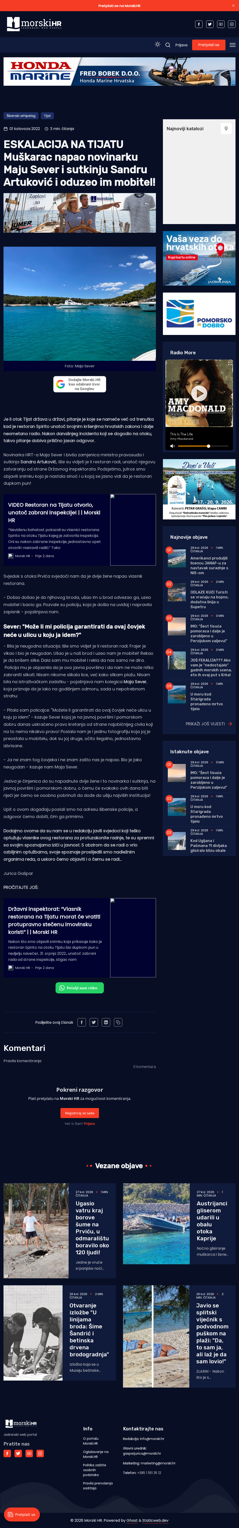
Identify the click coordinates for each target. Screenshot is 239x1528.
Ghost (132, 1520)
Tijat (47, 115)
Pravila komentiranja (22, 1061)
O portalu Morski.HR (90, 1441)
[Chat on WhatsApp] (80, 987)
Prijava (181, 45)
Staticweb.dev (155, 1520)
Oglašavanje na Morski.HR (96, 1454)
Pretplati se (208, 45)
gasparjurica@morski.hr (142, 1453)
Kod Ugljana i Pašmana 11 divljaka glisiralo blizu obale (208, 846)
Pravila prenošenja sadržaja (98, 1485)
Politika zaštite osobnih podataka (94, 1470)
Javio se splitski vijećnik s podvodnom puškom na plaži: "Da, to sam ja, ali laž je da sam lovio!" (212, 1333)
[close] (233, 5)
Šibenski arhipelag (21, 115)
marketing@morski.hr (158, 1463)
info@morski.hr (152, 1438)
